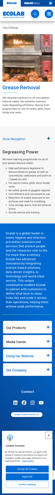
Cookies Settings (27, 484)
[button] (35, 14)
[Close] (48, 435)
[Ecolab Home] (12, 15)
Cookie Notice (28, 461)
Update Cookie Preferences (26, 415)
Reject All (27, 476)
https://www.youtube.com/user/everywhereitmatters (41, 403)
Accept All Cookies (27, 469)
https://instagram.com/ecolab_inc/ (32, 403)
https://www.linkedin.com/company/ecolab (15, 403)
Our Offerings (11, 27)
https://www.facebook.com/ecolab (24, 403)
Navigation (13, 139)
